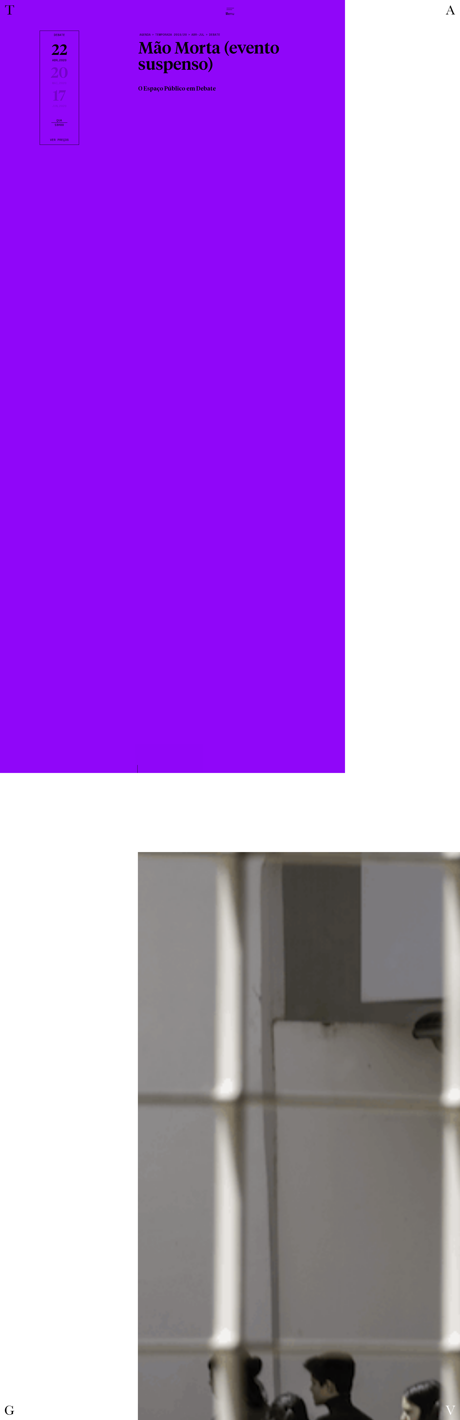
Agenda (145, 35)
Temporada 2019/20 (171, 35)
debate (214, 35)
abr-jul (197, 35)
